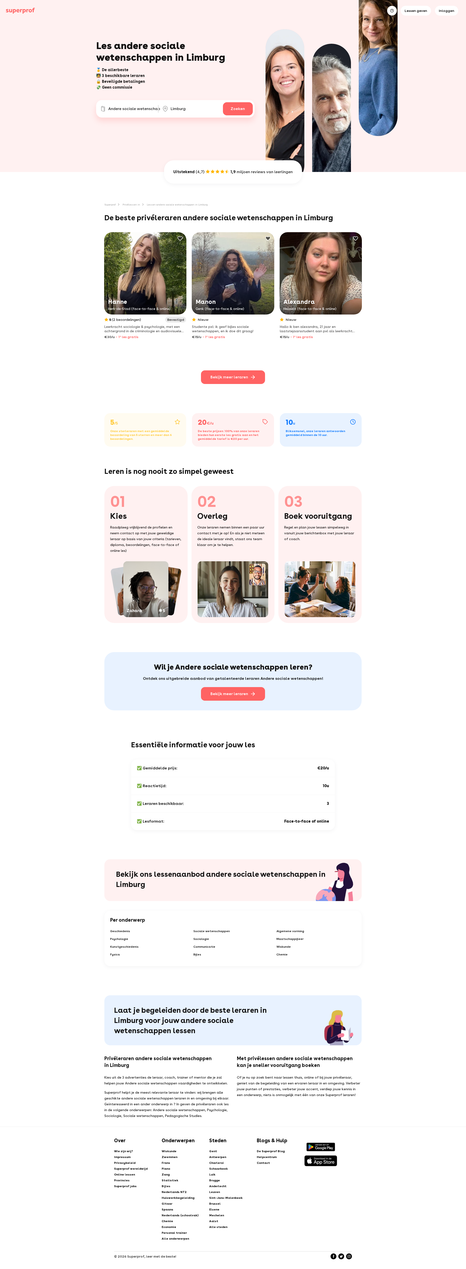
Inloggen (446, 11)
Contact (263, 1163)
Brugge (214, 1180)
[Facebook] (333, 1256)
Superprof (110, 204)
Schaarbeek (218, 1168)
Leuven (214, 1192)
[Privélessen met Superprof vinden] (20, 11)
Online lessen (124, 1174)
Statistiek (170, 1180)
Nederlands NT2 (174, 1192)
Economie (169, 1227)
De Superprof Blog (271, 1151)
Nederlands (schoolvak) (180, 1215)
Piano (166, 1168)
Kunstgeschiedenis (124, 946)
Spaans (167, 1209)
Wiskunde (283, 946)
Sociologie (201, 939)
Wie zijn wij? (123, 1151)
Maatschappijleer (290, 939)
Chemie (282, 954)
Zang (166, 1174)
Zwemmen (169, 1157)
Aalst (213, 1221)
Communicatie (204, 946)
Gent (213, 1151)
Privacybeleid (124, 1163)
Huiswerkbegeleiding (178, 1198)
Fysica (115, 954)
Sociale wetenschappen (211, 931)
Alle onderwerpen (175, 1238)
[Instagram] (349, 1256)
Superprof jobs (125, 1186)
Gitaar (167, 1203)
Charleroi (216, 1163)
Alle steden (218, 1227)
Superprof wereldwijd (131, 1168)
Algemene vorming (290, 931)
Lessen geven (416, 11)
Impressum (122, 1157)
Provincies (122, 1180)
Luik (212, 1174)
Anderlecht (217, 1186)
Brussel (215, 1203)
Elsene (214, 1209)
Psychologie (119, 939)
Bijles (197, 954)
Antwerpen (217, 1157)
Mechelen (216, 1215)
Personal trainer (174, 1233)
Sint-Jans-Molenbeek (226, 1198)
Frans (166, 1163)
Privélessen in (131, 204)
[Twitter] (341, 1256)
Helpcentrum (267, 1157)
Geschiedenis (120, 931)
